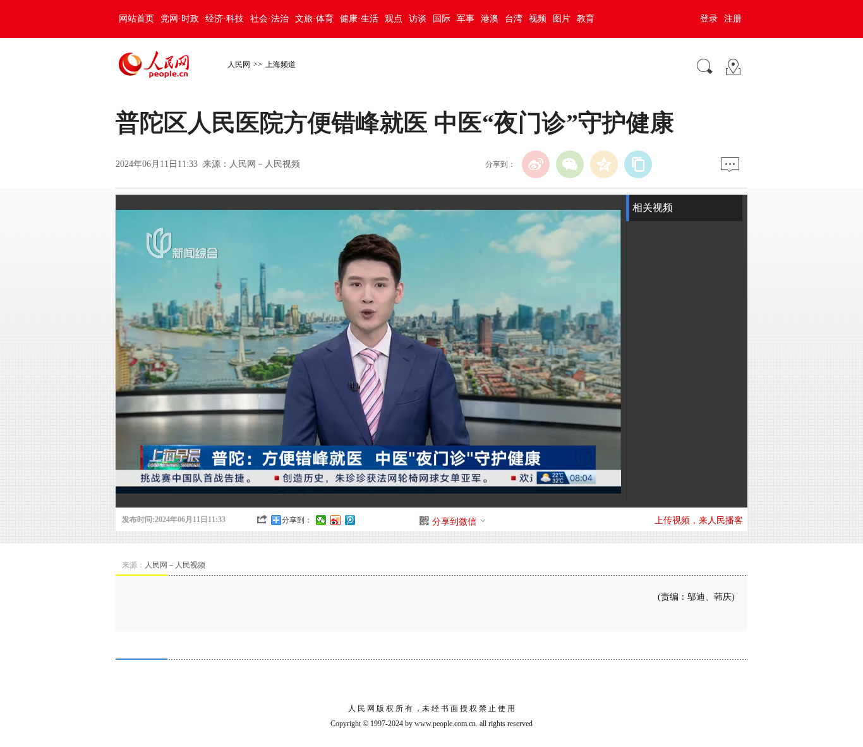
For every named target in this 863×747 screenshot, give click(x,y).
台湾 (513, 18)
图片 (561, 18)
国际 (441, 18)
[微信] (570, 164)
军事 (465, 18)
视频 (537, 18)
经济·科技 (224, 18)
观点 (393, 18)
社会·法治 (269, 18)
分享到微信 (454, 521)
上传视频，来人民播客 (699, 520)
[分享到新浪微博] (335, 520)
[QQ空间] (604, 164)
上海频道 (280, 64)
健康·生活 (359, 18)
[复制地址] (638, 164)
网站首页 (136, 18)
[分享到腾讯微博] (350, 520)
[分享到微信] (321, 520)
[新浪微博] (536, 164)
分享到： (297, 520)
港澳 (489, 18)
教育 (585, 18)
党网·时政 (179, 18)
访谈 (417, 18)
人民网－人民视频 (264, 164)
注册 (733, 18)
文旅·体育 (314, 18)
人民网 (238, 64)
